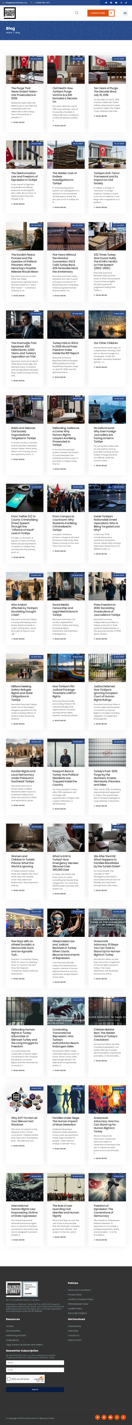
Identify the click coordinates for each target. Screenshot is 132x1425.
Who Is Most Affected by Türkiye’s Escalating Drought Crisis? (24, 610)
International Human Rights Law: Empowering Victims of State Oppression (24, 1211)
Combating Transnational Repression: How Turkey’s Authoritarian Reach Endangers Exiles (65, 1038)
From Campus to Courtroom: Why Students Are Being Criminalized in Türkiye (64, 523)
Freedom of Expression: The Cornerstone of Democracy (103, 1211)
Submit (35, 1389)
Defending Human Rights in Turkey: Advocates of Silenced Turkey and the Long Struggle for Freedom (24, 1038)
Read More (19, 122)
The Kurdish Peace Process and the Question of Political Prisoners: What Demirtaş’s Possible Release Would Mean (24, 263)
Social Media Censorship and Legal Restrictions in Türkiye (65, 610)
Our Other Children (106, 343)
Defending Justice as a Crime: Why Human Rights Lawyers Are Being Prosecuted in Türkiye (65, 436)
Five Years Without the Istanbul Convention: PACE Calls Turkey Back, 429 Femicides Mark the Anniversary (65, 263)
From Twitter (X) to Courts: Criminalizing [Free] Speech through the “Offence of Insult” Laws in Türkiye (24, 524)
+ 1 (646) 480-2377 (42, 2)
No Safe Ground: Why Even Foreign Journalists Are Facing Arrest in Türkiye (105, 434)
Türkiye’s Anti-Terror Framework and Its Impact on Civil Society (107, 178)
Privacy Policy (75, 1294)
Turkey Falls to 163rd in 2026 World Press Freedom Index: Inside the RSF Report (65, 348)
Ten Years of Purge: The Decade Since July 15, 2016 (106, 91)
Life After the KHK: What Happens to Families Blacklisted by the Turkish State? (107, 861)
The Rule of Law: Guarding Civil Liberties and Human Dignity (65, 1211)
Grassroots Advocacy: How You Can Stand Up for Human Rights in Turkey (106, 1124)
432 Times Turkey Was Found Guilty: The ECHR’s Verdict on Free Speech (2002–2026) (105, 261)
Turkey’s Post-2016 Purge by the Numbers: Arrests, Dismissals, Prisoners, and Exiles (107, 778)
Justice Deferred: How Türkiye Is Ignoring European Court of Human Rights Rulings (106, 693)
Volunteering (74, 1326)
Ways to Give (74, 1340)
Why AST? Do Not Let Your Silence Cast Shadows (24, 1121)
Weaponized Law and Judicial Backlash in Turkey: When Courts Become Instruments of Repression (65, 949)
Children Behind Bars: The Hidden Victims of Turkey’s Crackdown (105, 1035)
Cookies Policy (75, 1308)
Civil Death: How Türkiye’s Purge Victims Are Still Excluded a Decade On (64, 95)
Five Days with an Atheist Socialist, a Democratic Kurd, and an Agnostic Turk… (22, 948)
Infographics (12, 1340)
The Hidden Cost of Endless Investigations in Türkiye (64, 178)
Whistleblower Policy (78, 1304)
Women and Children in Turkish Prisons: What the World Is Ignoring (23, 861)
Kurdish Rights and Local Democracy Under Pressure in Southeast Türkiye (23, 776)
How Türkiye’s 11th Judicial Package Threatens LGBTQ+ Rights (64, 691)
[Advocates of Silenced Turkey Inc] (30, 1289)
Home (9, 32)
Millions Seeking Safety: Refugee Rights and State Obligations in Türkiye (22, 693)
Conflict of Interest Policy (80, 1299)
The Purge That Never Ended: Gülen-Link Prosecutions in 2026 (24, 93)
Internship (73, 1330)
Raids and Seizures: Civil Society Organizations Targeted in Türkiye (23, 433)
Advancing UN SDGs (16, 1335)
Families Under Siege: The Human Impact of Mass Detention (65, 1121)
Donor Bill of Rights (77, 1313)
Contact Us (73, 1335)
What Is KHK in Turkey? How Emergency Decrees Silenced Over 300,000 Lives (65, 863)
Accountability (13, 1330)
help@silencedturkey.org (16, 2)
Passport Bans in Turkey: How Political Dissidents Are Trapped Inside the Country (65, 778)
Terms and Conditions (79, 1290)
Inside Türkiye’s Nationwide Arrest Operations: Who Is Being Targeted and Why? (106, 523)
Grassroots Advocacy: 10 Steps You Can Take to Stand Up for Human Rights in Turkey (107, 948)
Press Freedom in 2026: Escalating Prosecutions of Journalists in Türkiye (107, 610)
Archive (9, 1326)
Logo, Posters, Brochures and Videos (24, 1344)
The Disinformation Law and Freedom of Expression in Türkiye (24, 176)
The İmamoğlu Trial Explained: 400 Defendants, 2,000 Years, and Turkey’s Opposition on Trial (23, 349)
